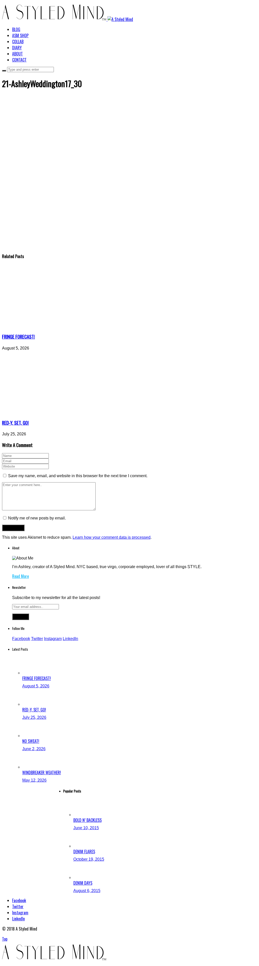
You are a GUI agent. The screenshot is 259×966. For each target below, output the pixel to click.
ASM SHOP (20, 35)
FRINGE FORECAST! (18, 336)
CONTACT (19, 60)
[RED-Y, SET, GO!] (49, 412)
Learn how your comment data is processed (111, 537)
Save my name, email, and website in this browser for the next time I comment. (77, 476)
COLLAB (18, 41)
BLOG (16, 29)
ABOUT (17, 54)
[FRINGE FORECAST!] (49, 326)
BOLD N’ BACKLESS (87, 820)
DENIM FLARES (84, 851)
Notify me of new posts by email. (37, 518)
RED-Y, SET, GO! (15, 422)
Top (4, 939)
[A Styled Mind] (67, 19)
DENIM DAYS (82, 883)
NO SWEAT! (30, 741)
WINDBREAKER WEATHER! (41, 772)
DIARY (17, 48)
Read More (20, 576)
